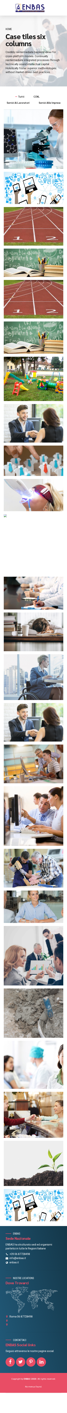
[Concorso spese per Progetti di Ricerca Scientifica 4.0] (35, 140)
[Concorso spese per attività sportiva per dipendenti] (35, 300)
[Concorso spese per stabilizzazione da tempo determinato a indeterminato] (35, 723)
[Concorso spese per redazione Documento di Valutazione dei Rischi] (35, 957)
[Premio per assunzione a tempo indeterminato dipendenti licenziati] (35, 424)
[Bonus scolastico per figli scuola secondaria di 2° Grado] (35, 338)
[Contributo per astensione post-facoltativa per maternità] (35, 515)
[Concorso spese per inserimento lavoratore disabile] (35, 678)
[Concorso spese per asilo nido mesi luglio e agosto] (35, 380)
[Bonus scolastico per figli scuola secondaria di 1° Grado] (35, 264)
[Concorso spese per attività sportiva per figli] (35, 228)
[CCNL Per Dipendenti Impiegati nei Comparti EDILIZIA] (35, 1014)
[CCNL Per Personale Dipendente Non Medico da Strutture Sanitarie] (35, 1066)
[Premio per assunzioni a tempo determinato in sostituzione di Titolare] (35, 462)
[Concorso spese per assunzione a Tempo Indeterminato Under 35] (35, 908)
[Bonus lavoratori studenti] (35, 633)
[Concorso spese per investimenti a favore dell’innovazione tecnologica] (35, 1206)
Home (9, 29)
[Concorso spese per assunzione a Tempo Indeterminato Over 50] (35, 869)
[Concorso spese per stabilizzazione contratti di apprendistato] (35, 765)
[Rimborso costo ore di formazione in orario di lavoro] (35, 594)
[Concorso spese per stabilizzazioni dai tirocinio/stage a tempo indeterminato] (35, 817)
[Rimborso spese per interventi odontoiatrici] (35, 496)
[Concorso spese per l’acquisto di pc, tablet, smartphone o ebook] (35, 189)
